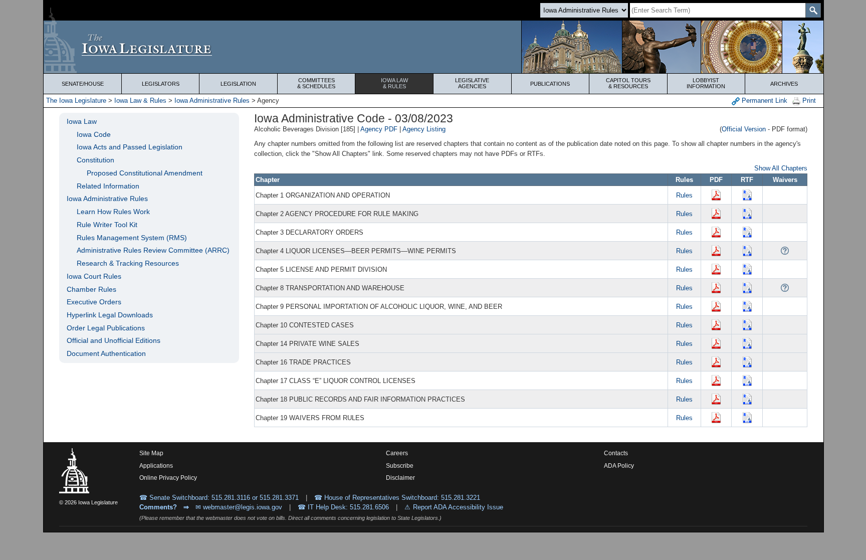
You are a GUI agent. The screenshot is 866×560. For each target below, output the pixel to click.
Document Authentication (106, 353)
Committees (316, 83)
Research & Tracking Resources (128, 263)
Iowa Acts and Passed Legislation (129, 147)
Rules (684, 195)
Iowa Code (94, 134)
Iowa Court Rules (94, 276)
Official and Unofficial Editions (113, 340)
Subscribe (399, 465)
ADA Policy (619, 465)
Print (808, 100)
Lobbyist (706, 83)
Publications (550, 84)
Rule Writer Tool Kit (107, 225)
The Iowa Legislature (76, 100)
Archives (784, 84)
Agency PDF (378, 129)
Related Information (108, 186)
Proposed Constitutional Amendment (144, 173)
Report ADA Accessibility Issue (458, 507)
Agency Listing (424, 129)
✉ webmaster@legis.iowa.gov (238, 507)
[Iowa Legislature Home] (433, 47)
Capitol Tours (628, 83)
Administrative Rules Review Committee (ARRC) (153, 250)
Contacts (616, 453)
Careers (397, 453)
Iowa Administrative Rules (212, 100)
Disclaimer (400, 477)
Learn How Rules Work (113, 212)
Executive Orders (94, 302)
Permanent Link (763, 100)
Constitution (95, 160)
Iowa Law (394, 83)
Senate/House (83, 84)
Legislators (160, 84)
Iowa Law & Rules (140, 100)
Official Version (744, 129)
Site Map (151, 453)
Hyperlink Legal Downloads (110, 315)
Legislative (472, 83)
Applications (156, 465)
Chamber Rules (91, 289)
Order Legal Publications (106, 328)
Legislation (238, 84)
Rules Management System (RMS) (132, 238)
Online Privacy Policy (168, 477)
